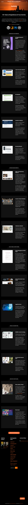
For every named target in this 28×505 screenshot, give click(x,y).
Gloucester (13, 454)
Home (10, 11)
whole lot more (19, 393)
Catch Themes (21, 503)
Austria (12, 445)
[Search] (16, 468)
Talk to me (10, 24)
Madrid (14, 457)
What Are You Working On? (14, 432)
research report (19, 50)
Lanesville (11, 457)
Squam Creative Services (14, 1)
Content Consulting (13, 11)
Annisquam (13, 443)
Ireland (14, 456)
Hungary (11, 456)
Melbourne (12, 458)
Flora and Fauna (12, 452)
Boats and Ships (12, 447)
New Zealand (13, 461)
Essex (14, 449)
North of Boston (13, 463)
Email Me (22, 498)
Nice (10, 462)
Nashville (11, 459)
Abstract (12, 442)
